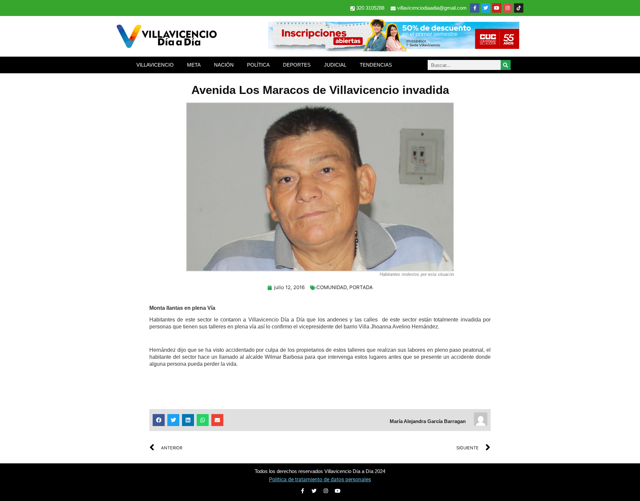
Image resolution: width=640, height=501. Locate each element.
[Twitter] (485, 8)
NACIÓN (224, 65)
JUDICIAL (335, 65)
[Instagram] (507, 8)
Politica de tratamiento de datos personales (320, 479)
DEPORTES (297, 65)
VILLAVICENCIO (155, 65)
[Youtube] (496, 8)
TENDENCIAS (376, 65)
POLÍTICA (258, 65)
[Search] (506, 65)
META (194, 65)
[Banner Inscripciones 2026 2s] (393, 49)
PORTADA (361, 287)
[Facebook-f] (474, 8)
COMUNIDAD (331, 287)
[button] (159, 420)
